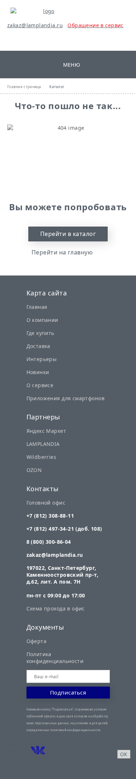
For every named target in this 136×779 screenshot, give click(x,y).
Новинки (37, 372)
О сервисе (40, 385)
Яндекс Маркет (46, 430)
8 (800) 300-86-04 (48, 541)
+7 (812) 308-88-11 (50, 515)
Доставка (38, 346)
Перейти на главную (62, 252)
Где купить (40, 333)
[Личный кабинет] (11, 38)
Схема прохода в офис (55, 608)
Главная (37, 306)
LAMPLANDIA (43, 443)
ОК (124, 754)
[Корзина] (28, 38)
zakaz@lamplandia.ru (35, 25)
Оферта (36, 641)
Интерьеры (41, 359)
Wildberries (41, 456)
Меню (72, 64)
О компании (42, 319)
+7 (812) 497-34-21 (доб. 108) (64, 528)
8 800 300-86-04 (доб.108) (116, 17)
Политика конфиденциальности (55, 657)
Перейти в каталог (68, 234)
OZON (34, 470)
